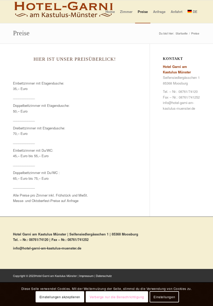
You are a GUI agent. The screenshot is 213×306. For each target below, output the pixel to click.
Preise (21, 33)
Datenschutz (104, 276)
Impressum (86, 276)
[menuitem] (110, 11)
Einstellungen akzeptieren (59, 297)
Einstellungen (164, 297)
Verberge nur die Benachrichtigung (117, 297)
